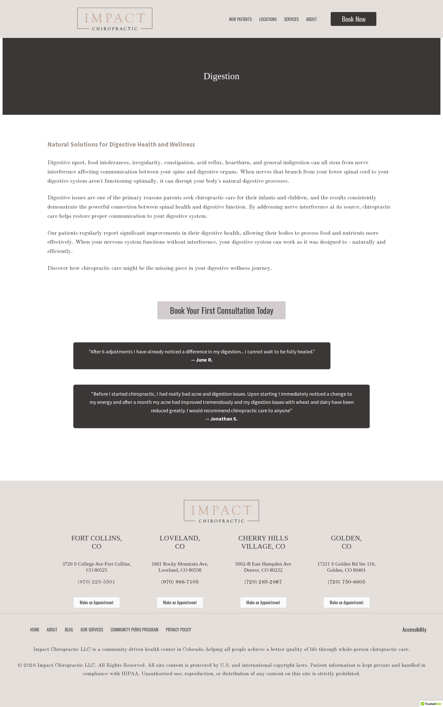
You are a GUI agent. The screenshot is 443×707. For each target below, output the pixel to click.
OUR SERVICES (91, 630)
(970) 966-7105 (180, 582)
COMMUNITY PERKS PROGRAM (134, 630)
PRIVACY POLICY (178, 630)
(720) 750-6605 (346, 582)
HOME (34, 630)
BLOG (69, 630)
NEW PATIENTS (240, 19)
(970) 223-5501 (96, 582)
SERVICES (291, 19)
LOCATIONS (268, 19)
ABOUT (311, 19)
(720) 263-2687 (263, 582)
